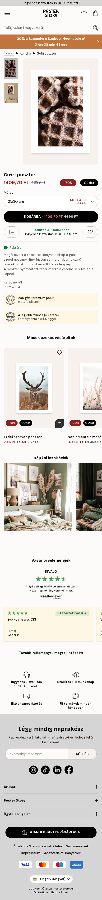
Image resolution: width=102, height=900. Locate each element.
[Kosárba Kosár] (59, 423)
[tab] (84, 13)
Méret (8, 192)
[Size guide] (11, 232)
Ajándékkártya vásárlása (55, 832)
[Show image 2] (11, 93)
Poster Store (62, 888)
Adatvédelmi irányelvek (62, 853)
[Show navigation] (7, 13)
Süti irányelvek (77, 846)
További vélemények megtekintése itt (51, 653)
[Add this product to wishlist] (90, 232)
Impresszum (30, 853)
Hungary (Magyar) (52, 879)
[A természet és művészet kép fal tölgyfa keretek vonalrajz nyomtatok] (38, 497)
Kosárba (51, 217)
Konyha (25, 53)
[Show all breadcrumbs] (9, 53)
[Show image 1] (11, 68)
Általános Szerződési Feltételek (38, 846)
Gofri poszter (46, 53)
